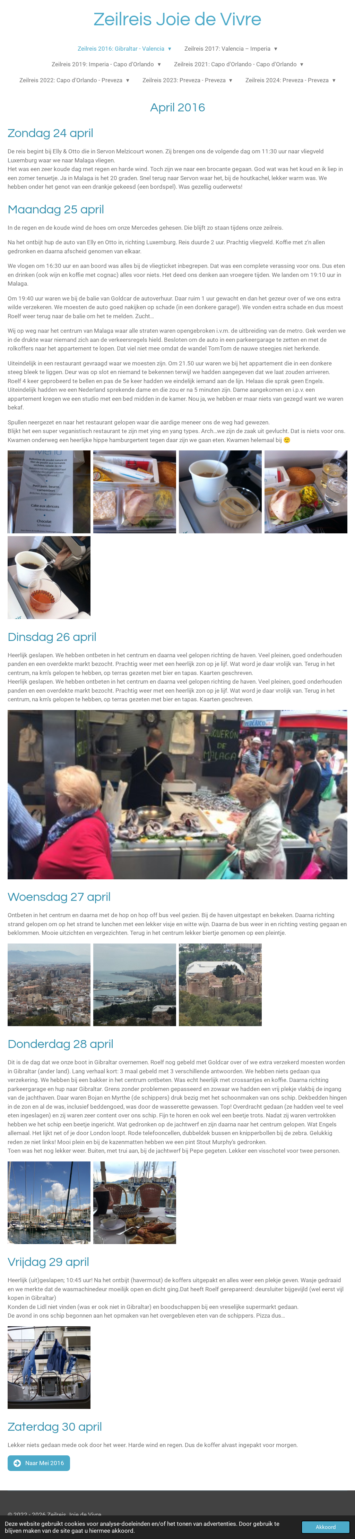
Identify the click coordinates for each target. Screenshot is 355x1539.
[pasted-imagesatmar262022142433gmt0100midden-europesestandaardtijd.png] (49, 985)
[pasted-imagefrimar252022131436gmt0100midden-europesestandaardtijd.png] (135, 492)
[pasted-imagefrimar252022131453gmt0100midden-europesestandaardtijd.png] (220, 492)
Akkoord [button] (326, 1527)
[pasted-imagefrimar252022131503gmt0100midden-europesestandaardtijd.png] (306, 492)
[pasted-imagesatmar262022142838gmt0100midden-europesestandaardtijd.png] (49, 1367)
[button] (341, 716)
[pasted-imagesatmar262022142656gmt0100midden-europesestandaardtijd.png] (49, 1202)
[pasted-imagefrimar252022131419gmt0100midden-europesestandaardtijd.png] (49, 492)
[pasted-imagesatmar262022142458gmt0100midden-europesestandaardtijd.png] (135, 985)
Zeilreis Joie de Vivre (177, 19)
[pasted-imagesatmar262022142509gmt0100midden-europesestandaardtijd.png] (220, 985)
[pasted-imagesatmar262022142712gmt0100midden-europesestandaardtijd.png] (135, 1202)
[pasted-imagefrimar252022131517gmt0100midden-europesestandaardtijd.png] (49, 577)
